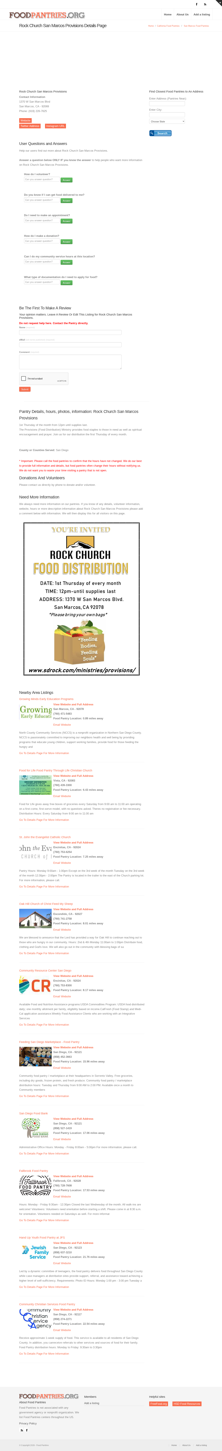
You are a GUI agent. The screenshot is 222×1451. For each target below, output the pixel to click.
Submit (24, 389)
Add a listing (202, 14)
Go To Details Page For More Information (44, 753)
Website (25, 120)
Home (167, 14)
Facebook (26, 1430)
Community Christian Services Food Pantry (47, 1304)
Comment (29, 352)
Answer (66, 180)
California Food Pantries (168, 26)
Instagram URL (55, 126)
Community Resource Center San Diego (45, 970)
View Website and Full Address (73, 704)
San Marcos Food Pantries (196, 26)
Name (27, 327)
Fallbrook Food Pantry (33, 1170)
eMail (37, 339)
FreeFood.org (158, 1403)
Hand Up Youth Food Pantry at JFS (42, 1237)
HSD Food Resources (187, 1403)
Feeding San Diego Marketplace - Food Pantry (49, 1042)
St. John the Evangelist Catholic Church (45, 837)
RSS (21, 1430)
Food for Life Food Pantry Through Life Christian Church (55, 770)
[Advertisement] (111, 56)
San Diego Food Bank (33, 1113)
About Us (182, 14)
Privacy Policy (28, 1423)
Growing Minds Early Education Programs (46, 699)
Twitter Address (29, 126)
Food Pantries (47, 16)
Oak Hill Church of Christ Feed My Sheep (46, 903)
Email (56, 724)
